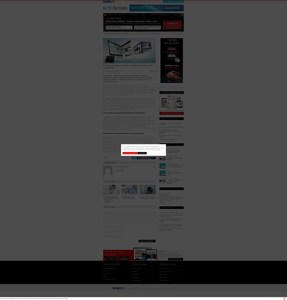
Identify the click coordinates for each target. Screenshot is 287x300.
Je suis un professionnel (130, 153)
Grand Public (142, 153)
